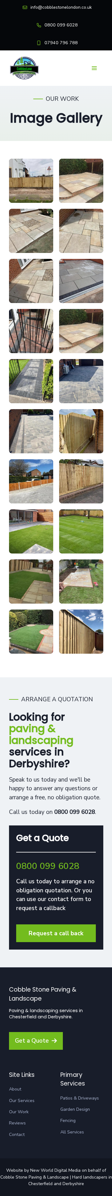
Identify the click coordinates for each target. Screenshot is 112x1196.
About (15, 1089)
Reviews (17, 1123)
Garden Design (75, 1109)
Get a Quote (32, 1041)
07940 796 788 (61, 43)
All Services (72, 1132)
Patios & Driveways (79, 1098)
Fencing (68, 1121)
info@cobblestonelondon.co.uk (61, 7)
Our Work (19, 1112)
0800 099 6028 (61, 25)
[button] (94, 68)
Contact (17, 1135)
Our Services (22, 1101)
